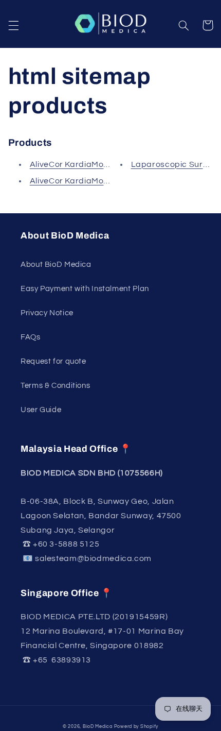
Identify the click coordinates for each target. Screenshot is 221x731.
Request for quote (53, 361)
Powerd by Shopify (136, 726)
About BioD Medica (56, 264)
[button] (13, 25)
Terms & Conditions (55, 385)
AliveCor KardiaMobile (74, 164)
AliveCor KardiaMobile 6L (80, 181)
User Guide (41, 410)
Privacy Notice (47, 313)
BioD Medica (98, 726)
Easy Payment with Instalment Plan (85, 289)
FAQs (31, 337)
